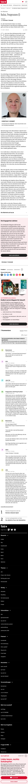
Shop (2, 735)
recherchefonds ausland (7, 624)
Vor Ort (2, 689)
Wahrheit (8, 8)
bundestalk (3, 640)
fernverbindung (4, 643)
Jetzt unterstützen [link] (14, 255)
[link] (2, 5)
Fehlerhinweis (17, 269)
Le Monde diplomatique (6, 715)
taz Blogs (3, 709)
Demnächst (3, 686)
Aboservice (3, 752)
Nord (2, 558)
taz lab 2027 (4, 699)
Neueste (21, 330)
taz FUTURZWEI (4, 712)
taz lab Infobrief (4, 676)
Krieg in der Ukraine (5, 575)
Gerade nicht (21, 755)
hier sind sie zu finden (20, 343)
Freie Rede (3, 653)
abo (2, 614)
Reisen (2, 729)
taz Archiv (3, 719)
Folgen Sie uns (4, 529)
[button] (26, 2)
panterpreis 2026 (5, 630)
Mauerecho (3, 650)
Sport (2, 552)
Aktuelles (3, 591)
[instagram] (15, 530)
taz (4, 526)
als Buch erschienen (9, 125)
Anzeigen (3, 738)
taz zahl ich (3, 620)
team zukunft (4, 666)
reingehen (3, 656)
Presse (2, 604)
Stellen (2, 601)
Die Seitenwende (5, 598)
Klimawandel (4, 581)
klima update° (4, 647)
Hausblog (3, 594)
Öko (2, 542)
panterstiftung (4, 627)
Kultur (2, 549)
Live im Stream (4, 692)
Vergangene (4, 695)
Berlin (2, 555)
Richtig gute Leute (5, 578)
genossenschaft (5, 617)
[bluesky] (12, 530)
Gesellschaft (4, 545)
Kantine (2, 732)
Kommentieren (10, 269)
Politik (2, 539)
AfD (2, 572)
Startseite (3, 8)
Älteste (25, 330)
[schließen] (26, 756)
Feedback (3, 748)
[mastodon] (9, 530)
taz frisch (3, 669)
